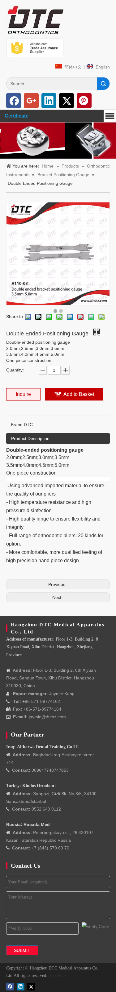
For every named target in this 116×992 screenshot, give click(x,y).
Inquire (23, 394)
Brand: (17, 424)
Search (103, 83)
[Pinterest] (84, 100)
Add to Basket (78, 394)
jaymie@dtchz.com (47, 716)
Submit (22, 950)
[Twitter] (66, 100)
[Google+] (31, 100)
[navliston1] (35, 20)
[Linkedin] (48, 100)
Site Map (57, 975)
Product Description (30, 438)
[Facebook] (13, 100)
